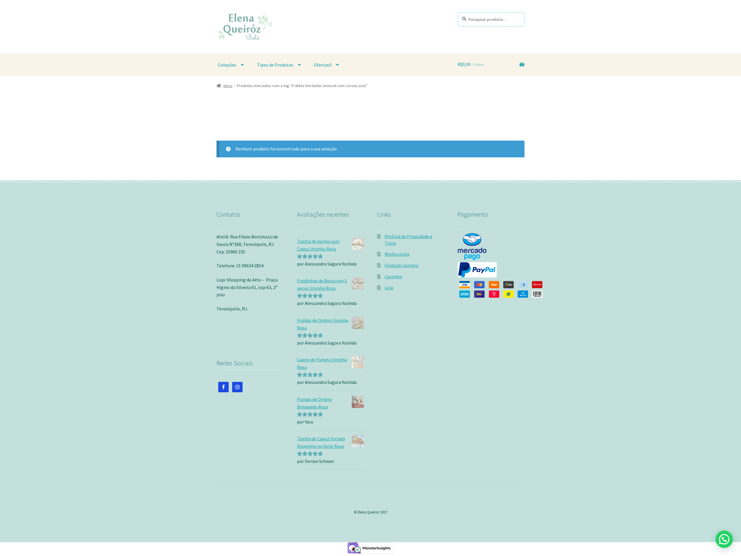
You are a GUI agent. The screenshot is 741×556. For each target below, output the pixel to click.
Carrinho (393, 276)
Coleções (227, 65)
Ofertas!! (322, 65)
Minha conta (397, 254)
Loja (389, 287)
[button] (724, 539)
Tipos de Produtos (275, 65)
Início (227, 85)
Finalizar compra (401, 265)
